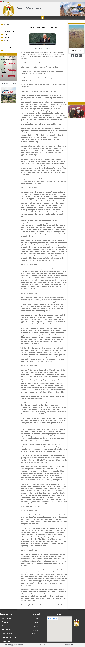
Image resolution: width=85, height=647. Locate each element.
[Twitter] (42, 644)
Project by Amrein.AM (71, 644)
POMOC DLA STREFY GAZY (8, 83)
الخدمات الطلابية (36, 633)
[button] (42, 17)
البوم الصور (36, 626)
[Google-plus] (80, 55)
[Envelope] (76, 55)
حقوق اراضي (36, 629)
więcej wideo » (76, 50)
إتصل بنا (36, 618)
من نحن (36, 622)
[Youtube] (44, 644)
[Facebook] (72, 55)
